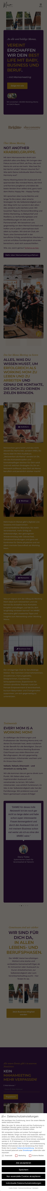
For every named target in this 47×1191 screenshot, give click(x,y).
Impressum (35, 1188)
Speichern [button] (23, 1169)
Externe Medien (38, 1155)
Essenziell (8, 1155)
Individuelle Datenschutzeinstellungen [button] (23, 1183)
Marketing (22, 1155)
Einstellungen (28, 1150)
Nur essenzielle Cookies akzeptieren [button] (23, 1176)
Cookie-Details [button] (13, 1188)
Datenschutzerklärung (25, 1148)
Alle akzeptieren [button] (23, 1163)
